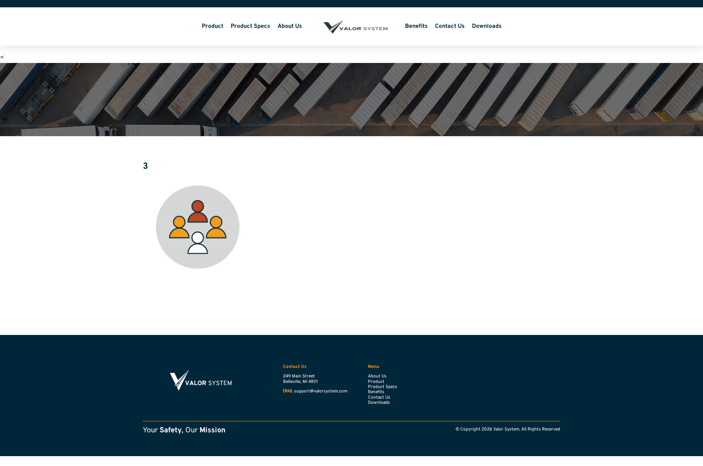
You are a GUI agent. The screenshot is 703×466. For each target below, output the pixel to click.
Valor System (353, 26)
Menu (373, 367)
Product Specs (250, 26)
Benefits (416, 26)
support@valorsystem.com (320, 391)
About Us (290, 26)
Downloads (487, 26)
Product (212, 26)
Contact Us (450, 26)
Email (288, 391)
